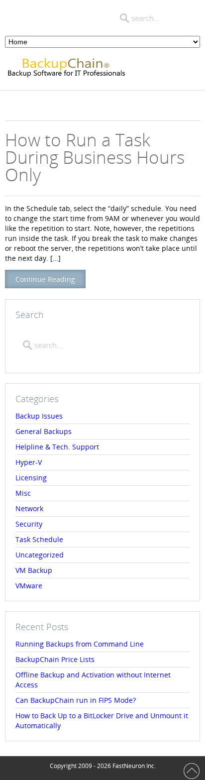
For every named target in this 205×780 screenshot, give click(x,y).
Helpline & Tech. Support (57, 446)
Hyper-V (28, 462)
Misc (23, 493)
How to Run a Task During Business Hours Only (95, 157)
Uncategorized (39, 554)
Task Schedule (39, 539)
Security (28, 524)
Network (29, 508)
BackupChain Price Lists (55, 659)
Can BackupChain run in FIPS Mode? (75, 700)
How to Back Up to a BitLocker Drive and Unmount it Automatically (101, 720)
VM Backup (33, 570)
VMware (28, 585)
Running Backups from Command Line (79, 644)
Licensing (31, 477)
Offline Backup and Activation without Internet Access (93, 679)
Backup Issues (39, 416)
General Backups (43, 431)
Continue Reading (45, 279)
